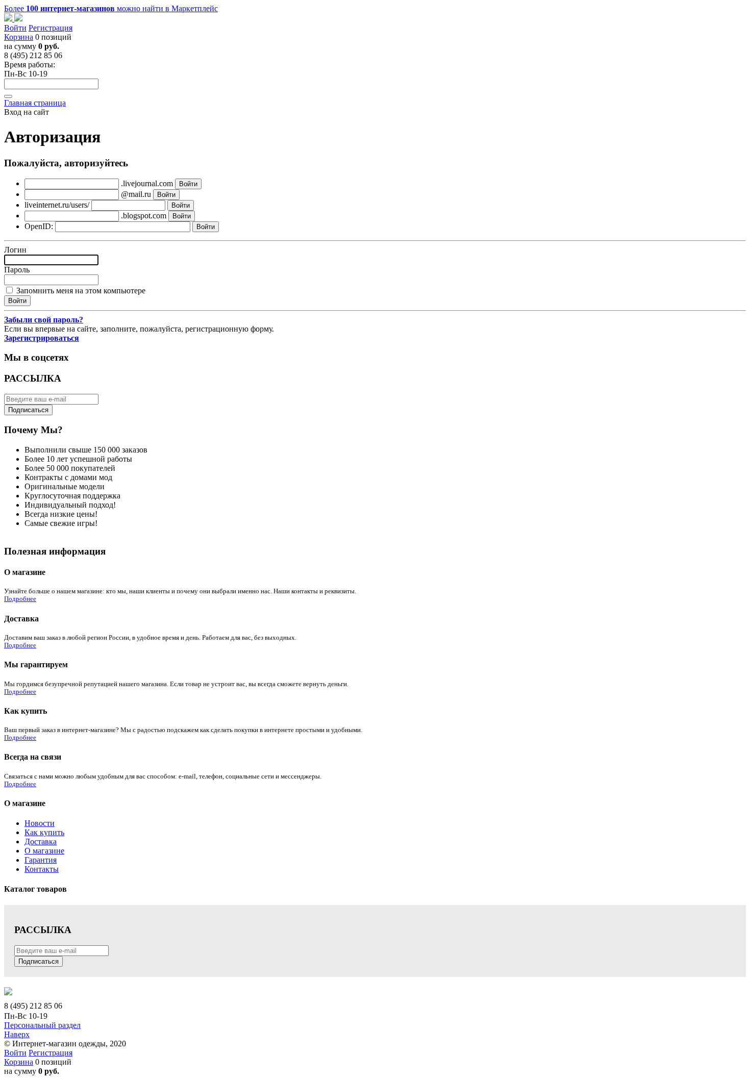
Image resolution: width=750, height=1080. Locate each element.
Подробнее (20, 598)
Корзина (18, 37)
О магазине (44, 850)
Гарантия (40, 860)
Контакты (41, 869)
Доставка (40, 841)
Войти (15, 27)
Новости (39, 823)
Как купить (44, 832)
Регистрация (50, 27)
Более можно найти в (111, 8)
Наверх (17, 1034)
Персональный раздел (42, 1025)
